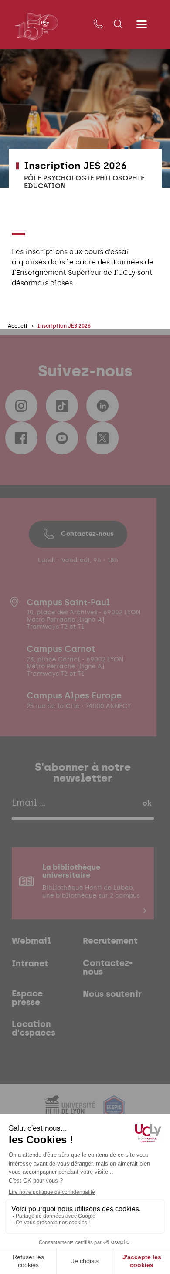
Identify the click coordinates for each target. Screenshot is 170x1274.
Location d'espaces (33, 1028)
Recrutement (110, 941)
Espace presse (27, 997)
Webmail (31, 941)
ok (147, 803)
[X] (102, 438)
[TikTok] (62, 406)
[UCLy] (36, 26)
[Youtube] (62, 438)
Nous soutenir (112, 994)
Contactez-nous (87, 534)
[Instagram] (21, 406)
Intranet (30, 963)
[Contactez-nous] (97, 24)
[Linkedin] (102, 406)
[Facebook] (21, 438)
